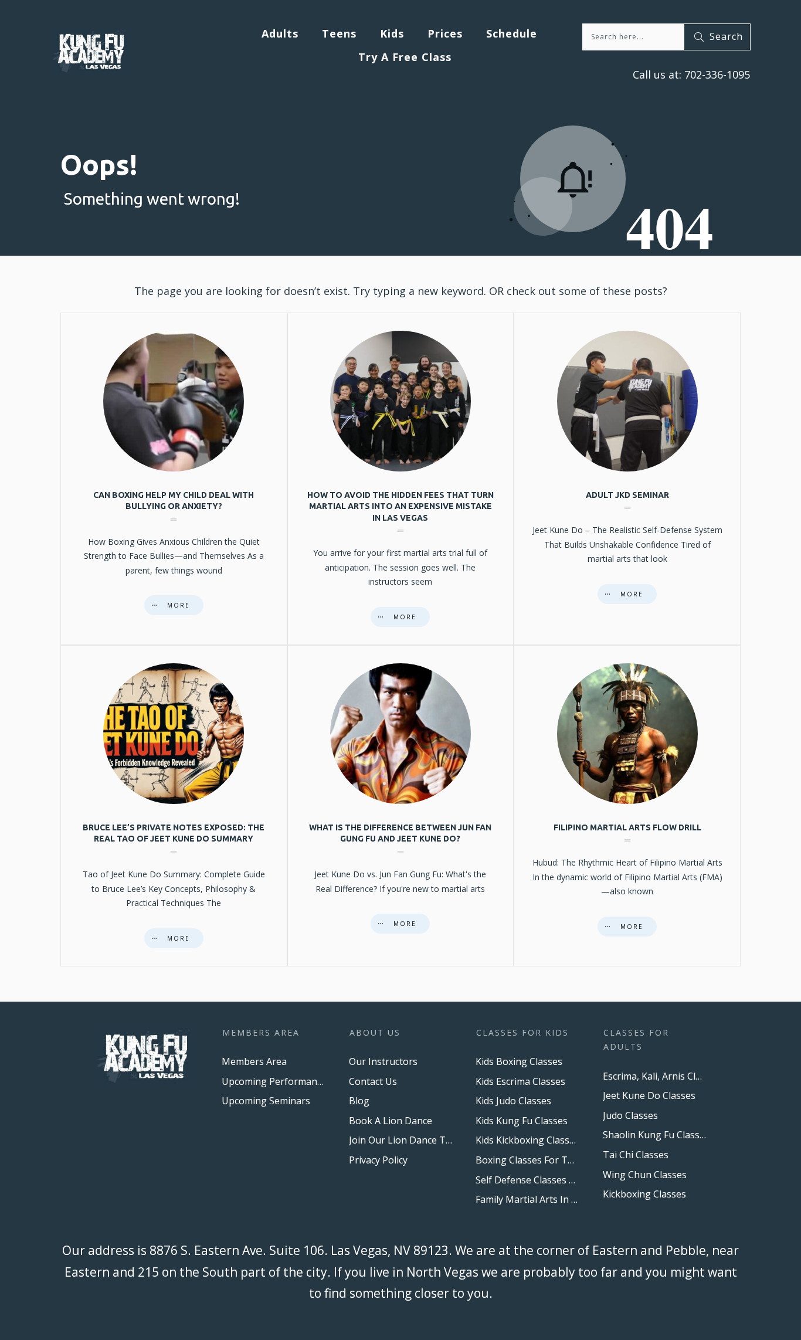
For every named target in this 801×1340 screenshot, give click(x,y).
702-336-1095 (715, 74)
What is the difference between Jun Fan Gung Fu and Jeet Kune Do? (401, 806)
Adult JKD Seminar (627, 478)
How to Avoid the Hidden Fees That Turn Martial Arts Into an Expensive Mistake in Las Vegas (401, 478)
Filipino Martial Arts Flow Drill (627, 806)
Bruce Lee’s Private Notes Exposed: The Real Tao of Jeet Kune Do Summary (174, 806)
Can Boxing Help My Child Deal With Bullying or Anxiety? (174, 478)
